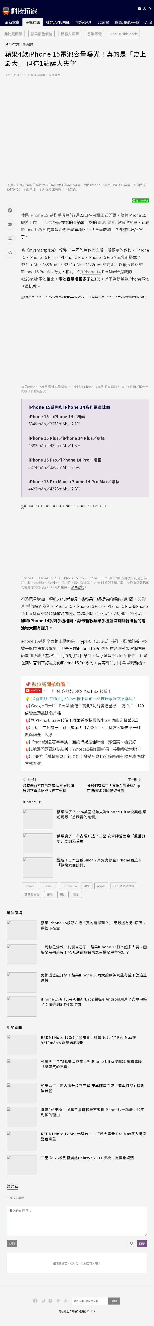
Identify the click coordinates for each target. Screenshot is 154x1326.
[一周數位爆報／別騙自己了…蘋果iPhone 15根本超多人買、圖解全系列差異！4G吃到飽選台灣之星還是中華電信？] (22, 954)
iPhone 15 (49, 886)
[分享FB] (10, 210)
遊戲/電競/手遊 (127, 22)
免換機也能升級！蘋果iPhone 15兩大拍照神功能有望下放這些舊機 (94, 977)
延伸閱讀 (14, 912)
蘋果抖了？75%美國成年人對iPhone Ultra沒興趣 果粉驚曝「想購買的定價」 (102, 814)
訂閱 (114, 1301)
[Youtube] (139, 9)
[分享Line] (10, 225)
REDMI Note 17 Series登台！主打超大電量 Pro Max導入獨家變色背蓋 (93, 1136)
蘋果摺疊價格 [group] (41, 33)
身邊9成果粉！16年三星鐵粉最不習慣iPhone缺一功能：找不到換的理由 (92, 1112)
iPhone (29, 886)
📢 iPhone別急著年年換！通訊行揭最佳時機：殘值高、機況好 (80, 742)
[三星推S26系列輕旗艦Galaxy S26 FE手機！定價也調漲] (22, 1165)
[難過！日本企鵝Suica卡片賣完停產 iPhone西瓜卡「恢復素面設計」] (38, 867)
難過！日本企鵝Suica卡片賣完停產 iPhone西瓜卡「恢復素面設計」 (99, 862)
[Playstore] (57, 1300)
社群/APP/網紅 (58, 22)
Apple (101, 886)
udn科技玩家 (12, 44)
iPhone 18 (32, 801)
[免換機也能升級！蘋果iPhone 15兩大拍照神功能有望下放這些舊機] (22, 982)
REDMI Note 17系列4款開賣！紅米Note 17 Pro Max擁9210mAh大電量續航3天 (88, 1040)
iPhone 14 (70, 886)
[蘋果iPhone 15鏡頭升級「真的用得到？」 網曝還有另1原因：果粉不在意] (22, 930)
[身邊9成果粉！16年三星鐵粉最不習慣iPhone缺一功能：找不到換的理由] (22, 1117)
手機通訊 (32, 22)
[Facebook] (34, 1300)
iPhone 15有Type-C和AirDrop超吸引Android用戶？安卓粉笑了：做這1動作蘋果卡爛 (94, 1002)
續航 (50, 894)
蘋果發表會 (32, 894)
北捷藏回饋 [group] (13, 33)
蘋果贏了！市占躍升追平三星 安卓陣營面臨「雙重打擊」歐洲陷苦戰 (101, 838)
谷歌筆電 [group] (94, 33)
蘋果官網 (77, 587)
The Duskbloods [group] (124, 33)
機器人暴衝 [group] (70, 33)
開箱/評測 (83, 22)
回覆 (142, 1244)
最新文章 (12, 22)
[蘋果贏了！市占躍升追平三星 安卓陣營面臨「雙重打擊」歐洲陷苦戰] (38, 843)
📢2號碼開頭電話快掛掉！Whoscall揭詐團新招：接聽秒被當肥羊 (83, 749)
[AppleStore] (65, 1300)
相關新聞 (14, 1027)
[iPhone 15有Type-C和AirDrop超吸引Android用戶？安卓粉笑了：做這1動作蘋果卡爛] (22, 1007)
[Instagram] (42, 1300)
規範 (12, 1244)
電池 (76, 894)
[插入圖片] (131, 1243)
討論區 (12, 1186)
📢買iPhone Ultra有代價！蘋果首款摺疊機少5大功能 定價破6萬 (81, 720)
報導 (63, 250)
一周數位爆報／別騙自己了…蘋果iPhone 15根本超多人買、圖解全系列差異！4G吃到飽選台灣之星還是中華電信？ (94, 949)
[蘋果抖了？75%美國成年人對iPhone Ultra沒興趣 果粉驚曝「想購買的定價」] (38, 819)
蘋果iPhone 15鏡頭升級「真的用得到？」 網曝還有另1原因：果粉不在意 (93, 925)
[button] (144, 9)
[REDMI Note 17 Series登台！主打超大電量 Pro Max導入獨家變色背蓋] (22, 1141)
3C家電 (103, 22)
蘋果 (87, 886)
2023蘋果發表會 (123, 886)
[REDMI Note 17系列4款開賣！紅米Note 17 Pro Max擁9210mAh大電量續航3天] (22, 1045)
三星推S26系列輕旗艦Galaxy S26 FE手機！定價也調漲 (87, 1157)
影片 (63, 894)
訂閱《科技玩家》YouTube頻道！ (81, 691)
